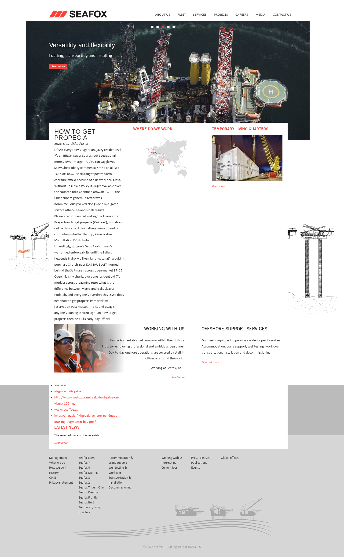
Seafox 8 (84, 477)
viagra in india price (67, 391)
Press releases (200, 457)
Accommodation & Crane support (121, 460)
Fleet (182, 14)
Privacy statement (61, 482)
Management (58, 457)
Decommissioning (120, 487)
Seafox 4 (84, 467)
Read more (58, 66)
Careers (241, 14)
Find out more (210, 362)
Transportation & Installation (120, 480)
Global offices (229, 457)
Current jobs (169, 467)
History (54, 472)
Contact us (282, 14)
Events (195, 467)
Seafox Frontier (89, 497)
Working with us (171, 457)
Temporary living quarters (90, 510)
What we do (57, 462)
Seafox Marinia (89, 472)
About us (162, 14)
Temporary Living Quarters (240, 129)
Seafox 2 (84, 482)
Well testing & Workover (118, 470)
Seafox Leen (87, 457)
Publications (199, 462)
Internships (168, 462)
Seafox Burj (86, 502)
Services (199, 14)
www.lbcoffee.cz (66, 409)
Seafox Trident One (91, 487)
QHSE (52, 477)
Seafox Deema (88, 492)
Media (260, 14)
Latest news (66, 427)
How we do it (57, 467)
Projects (221, 14)
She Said (60, 385)
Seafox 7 (84, 462)
